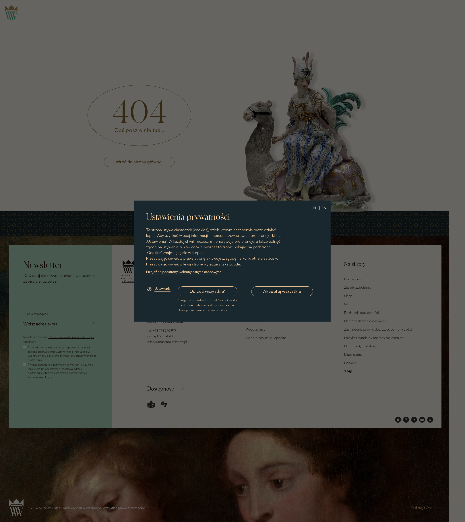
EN (323, 207)
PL (315, 207)
